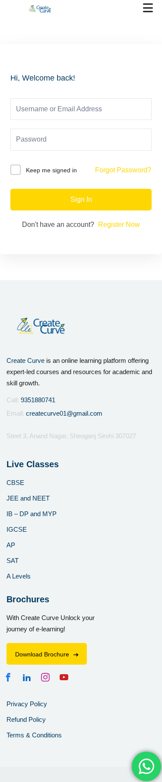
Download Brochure (42, 654)
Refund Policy (26, 719)
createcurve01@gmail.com (64, 413)
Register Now (119, 224)
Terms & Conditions (34, 735)
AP (10, 545)
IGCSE (16, 529)
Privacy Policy (26, 704)
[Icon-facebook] (10, 677)
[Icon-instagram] (47, 677)
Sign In (81, 199)
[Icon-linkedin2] (29, 677)
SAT (12, 560)
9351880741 (38, 400)
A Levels (18, 576)
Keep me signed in (51, 170)
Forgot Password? (123, 170)
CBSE (15, 482)
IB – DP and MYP (31, 513)
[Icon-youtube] (66, 677)
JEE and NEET (28, 498)
